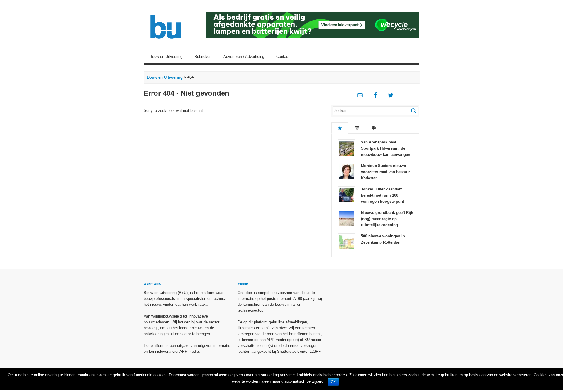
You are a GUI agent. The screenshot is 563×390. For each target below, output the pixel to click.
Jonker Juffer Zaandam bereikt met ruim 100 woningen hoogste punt (382, 195)
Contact (282, 56)
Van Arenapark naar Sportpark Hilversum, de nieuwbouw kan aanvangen (385, 148)
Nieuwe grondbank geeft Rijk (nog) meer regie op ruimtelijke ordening (387, 218)
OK (333, 382)
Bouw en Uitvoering (166, 56)
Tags (374, 128)
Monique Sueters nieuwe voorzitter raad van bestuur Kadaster (385, 171)
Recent (357, 128)
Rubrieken (202, 56)
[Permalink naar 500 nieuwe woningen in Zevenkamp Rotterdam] (346, 241)
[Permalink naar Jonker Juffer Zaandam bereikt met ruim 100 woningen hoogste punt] (346, 195)
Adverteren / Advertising (243, 56)
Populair (340, 128)
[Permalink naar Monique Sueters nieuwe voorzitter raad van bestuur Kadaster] (346, 171)
